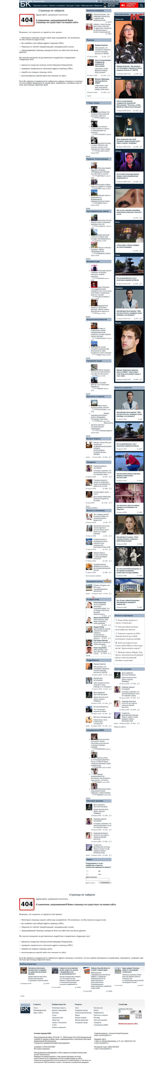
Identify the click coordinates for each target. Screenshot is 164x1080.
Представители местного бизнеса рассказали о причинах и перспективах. (38, 978)
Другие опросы (90, 883)
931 (106, 536)
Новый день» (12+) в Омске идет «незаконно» (100, 722)
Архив (89, 96)
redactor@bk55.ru (105, 1035)
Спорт (77, 6)
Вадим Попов (99, 627)
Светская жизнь (122, 14)
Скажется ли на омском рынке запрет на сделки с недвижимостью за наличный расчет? (69, 971)
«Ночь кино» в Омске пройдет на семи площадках (128, 246)
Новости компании (59, 1027)
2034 (136, 250)
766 (137, 74)
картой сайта (41, 76)
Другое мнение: (91, 877)
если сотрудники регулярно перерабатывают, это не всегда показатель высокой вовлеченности (101, 609)
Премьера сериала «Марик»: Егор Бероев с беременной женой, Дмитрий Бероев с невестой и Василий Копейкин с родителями (129, 656)
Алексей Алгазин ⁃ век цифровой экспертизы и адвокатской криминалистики (102, 17)
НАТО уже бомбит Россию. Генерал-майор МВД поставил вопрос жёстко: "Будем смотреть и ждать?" (129, 645)
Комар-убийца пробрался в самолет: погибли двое (126, 621)
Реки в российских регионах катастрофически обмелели (126, 628)
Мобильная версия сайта (128, 1024)
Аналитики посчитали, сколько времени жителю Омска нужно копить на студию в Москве (102, 530)
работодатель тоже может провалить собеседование (101, 621)
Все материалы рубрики (93, 575)
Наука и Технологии (59, 1022)
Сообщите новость (131, 5)
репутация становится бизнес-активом (102, 643)
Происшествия (87, 6)
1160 (106, 561)
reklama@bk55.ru (105, 1049)
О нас (36, 1008)
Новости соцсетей (123, 388)
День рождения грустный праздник (100, 693)
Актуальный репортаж (97, 319)
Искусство (119, 19)
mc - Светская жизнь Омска (108, 1)
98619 (109, 22)
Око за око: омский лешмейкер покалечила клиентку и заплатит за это (129, 212)
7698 (106, 488)
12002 (105, 653)
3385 (105, 625)
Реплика (90, 40)
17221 (106, 503)
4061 (105, 616)
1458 (136, 146)
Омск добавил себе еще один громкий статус (101, 651)
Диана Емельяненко (101, 618)
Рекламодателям (40, 1010)
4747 (105, 646)
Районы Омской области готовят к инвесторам (100, 969)
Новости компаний (95, 10)
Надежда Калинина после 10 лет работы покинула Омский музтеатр (101, 836)
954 (137, 318)
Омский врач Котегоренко (98, 679)
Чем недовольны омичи (98, 211)
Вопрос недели (93, 439)
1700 (106, 726)
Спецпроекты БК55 (95, 730)
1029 (136, 110)
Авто (77, 1008)
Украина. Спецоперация (97, 159)
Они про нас (98, 1008)
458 (106, 593)
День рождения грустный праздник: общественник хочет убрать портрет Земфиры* (128, 141)
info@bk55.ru (104, 1043)
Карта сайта (38, 1013)
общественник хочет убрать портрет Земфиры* (101, 699)
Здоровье (119, 288)
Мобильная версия (113, 5)
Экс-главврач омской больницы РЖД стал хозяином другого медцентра (101, 517)
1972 (106, 476)
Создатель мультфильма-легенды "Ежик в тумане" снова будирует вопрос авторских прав (102, 849)
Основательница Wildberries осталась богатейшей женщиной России (102, 567)
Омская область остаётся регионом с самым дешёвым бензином (100, 556)
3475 (105, 638)
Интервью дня (93, 261)
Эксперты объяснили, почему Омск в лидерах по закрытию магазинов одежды (37, 971)
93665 (79, 987)
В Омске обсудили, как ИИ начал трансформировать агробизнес (102, 588)
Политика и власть (40, 6)
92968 (110, 991)
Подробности (93, 660)
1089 (106, 572)
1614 (136, 218)
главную (35, 72)
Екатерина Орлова (101, 640)
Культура (70, 6)
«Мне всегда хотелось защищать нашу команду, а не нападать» (102, 685)
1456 (106, 703)
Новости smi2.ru (92, 508)
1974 (134, 698)
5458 (134, 709)
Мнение (118, 78)
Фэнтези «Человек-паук (102, 717)
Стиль (54, 1025)
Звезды (118, 151)
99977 (142, 985)
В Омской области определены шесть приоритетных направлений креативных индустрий (102, 543)
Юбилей (118, 116)
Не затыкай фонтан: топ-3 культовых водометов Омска (128, 279)
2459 (136, 379)
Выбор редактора (28, 964)
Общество (98, 6)
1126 (106, 549)
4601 (134, 723)
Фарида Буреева (100, 664)
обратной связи (41, 85)
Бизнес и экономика (57, 6)
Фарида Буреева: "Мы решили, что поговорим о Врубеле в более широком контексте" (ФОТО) (129, 68)
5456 (106, 841)
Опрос (96, 1010)
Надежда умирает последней (100, 467)
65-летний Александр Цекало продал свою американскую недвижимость (128, 176)
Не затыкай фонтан (101, 707)
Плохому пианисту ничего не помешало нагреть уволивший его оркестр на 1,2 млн (102, 483)
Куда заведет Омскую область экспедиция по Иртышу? (130, 970)
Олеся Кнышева (100, 603)
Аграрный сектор (94, 581)
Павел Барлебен (100, 648)
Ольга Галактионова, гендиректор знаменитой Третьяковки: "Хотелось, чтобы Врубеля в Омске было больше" (129, 104)
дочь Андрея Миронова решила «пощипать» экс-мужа (102, 498)
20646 (109, 33)
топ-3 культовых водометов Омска (100, 710)
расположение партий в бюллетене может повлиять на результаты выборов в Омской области (102, 633)
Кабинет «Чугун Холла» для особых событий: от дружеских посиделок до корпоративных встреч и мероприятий (102, 28)
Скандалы (91, 462)
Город (117, 255)
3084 (106, 457)
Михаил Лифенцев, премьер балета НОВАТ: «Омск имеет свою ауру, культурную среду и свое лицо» (129, 373)
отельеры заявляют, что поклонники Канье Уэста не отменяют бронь (102, 472)
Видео (77, 1015)
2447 (106, 713)
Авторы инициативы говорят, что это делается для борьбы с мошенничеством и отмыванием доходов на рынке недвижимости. (70, 980)
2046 (136, 181)
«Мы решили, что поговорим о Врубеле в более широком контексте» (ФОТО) (101, 669)
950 (106, 689)
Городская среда (94, 361)
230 (106, 522)
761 (106, 674)
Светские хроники (95, 801)
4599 (106, 855)
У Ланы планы (93, 103)
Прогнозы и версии (95, 396)
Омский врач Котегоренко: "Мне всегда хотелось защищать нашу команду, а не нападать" (129, 313)
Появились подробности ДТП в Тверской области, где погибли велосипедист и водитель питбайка (128, 636)
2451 (136, 283)
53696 (47, 983)
